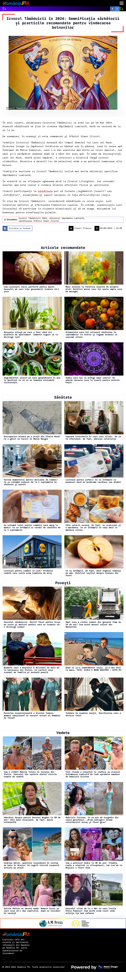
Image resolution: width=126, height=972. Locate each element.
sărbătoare (45, 191)
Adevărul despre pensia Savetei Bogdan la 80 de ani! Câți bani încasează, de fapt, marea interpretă (32, 820)
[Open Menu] (122, 3)
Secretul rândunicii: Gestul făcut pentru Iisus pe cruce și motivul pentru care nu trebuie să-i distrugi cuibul (32, 624)
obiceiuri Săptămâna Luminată (66, 218)
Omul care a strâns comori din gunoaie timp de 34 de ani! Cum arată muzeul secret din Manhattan (93, 624)
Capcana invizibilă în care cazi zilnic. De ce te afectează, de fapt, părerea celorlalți (93, 438)
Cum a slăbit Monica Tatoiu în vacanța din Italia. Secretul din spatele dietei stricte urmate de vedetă (30, 774)
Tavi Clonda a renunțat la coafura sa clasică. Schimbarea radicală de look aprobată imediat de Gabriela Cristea (93, 774)
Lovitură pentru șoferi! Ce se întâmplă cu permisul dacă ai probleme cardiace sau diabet (93, 481)
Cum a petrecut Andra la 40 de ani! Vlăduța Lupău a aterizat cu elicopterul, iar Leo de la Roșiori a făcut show (94, 865)
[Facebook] (112, 8)
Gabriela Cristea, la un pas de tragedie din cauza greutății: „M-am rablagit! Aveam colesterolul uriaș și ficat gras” (92, 820)
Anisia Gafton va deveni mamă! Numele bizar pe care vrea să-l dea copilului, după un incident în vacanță (32, 910)
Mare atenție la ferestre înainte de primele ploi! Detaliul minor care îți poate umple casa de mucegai (94, 289)
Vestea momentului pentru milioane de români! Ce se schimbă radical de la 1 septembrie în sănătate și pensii (31, 482)
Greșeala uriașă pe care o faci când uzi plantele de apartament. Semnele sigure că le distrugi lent (31, 334)
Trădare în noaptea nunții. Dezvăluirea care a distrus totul (93, 714)
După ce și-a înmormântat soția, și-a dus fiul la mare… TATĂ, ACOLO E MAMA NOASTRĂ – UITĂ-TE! (94, 669)
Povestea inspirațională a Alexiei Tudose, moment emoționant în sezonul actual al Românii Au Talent (32, 715)
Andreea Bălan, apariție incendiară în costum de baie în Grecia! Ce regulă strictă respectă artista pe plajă (31, 865)
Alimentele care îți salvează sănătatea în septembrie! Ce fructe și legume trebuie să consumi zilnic (91, 334)
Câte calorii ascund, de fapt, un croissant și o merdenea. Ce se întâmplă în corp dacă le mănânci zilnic (93, 527)
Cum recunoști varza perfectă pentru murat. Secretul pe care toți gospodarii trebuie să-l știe (31, 289)
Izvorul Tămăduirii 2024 (33, 218)
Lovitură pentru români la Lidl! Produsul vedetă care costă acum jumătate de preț (28, 572)
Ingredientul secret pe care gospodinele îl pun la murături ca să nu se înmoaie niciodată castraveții (32, 380)
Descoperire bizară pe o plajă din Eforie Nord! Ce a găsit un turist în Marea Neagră (32, 438)
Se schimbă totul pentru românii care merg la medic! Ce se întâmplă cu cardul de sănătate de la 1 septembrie (32, 527)
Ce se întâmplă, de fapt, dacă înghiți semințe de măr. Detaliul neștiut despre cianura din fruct (93, 573)
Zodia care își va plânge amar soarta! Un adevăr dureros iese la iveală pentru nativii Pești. (93, 380)
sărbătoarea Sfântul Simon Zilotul (39, 221)
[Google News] (117, 8)
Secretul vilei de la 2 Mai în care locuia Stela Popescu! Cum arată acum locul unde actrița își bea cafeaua (91, 910)
